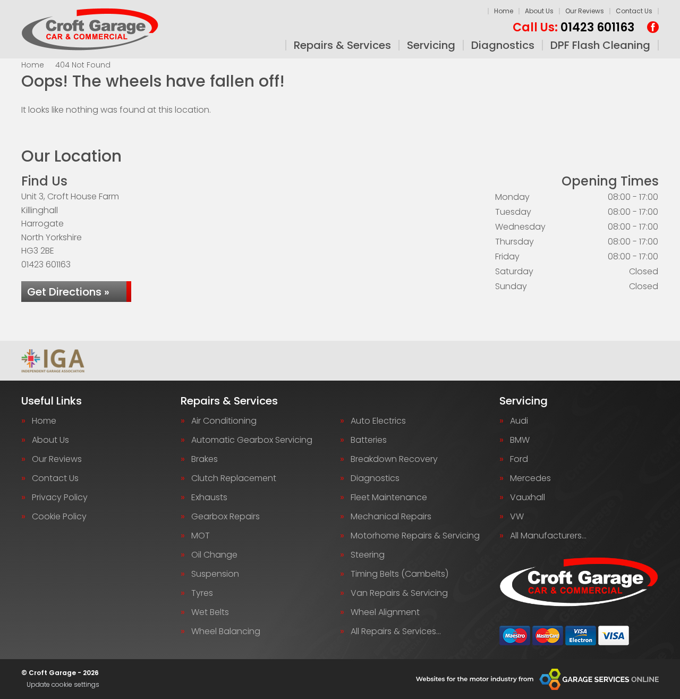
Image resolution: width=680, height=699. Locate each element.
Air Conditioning (224, 421)
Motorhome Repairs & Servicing (415, 536)
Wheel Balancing (225, 631)
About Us (539, 10)
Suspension (215, 574)
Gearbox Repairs (225, 516)
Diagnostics (502, 45)
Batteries (369, 440)
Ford (519, 459)
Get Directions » (68, 291)
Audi (519, 421)
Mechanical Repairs (391, 516)
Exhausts (209, 497)
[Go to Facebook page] (653, 27)
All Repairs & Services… (396, 631)
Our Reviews (584, 10)
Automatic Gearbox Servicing (251, 440)
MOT (200, 536)
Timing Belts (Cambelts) (399, 574)
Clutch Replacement (233, 478)
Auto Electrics (378, 421)
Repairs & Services (342, 45)
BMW (520, 440)
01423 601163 (573, 27)
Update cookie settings (63, 684)
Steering (368, 555)
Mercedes (530, 478)
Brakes (204, 459)
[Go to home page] (90, 29)
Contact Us (634, 10)
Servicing (431, 45)
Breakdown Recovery (394, 459)
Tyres (202, 593)
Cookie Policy (59, 516)
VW (517, 516)
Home (503, 10)
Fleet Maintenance (389, 497)
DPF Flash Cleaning (600, 45)
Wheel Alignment (385, 612)
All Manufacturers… (548, 536)
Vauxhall (527, 497)
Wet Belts (210, 612)
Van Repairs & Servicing (399, 593)
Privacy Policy (60, 497)
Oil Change (214, 555)
